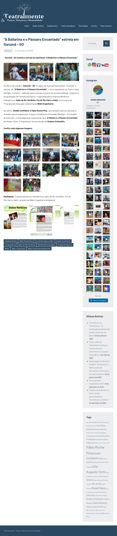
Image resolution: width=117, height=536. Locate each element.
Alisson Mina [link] (99, 422)
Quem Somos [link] (38, 26)
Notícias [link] (8, 50)
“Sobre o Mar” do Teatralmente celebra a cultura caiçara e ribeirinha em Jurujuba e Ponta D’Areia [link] (99, 348)
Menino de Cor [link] (104, 476)
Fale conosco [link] (106, 26)
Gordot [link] (105, 458)
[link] (3, 20)
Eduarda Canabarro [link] (102, 439)
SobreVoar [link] (90, 495)
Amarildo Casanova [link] (91, 426)
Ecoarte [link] (99, 436)
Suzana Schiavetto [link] (64, 245)
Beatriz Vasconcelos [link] (91, 433)
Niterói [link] (89, 479)
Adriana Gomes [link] (11, 241)
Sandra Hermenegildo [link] (46, 245)
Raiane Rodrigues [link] (98, 480)
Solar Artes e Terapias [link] (101, 495)
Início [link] (27, 26)
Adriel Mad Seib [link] (90, 422)
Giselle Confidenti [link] (63, 241)
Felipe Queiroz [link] (91, 443)
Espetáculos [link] (52, 26)
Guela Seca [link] (90, 462)
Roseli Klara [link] (98, 488)
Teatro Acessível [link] (68, 26)
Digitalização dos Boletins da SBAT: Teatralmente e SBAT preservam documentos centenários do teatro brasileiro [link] (99, 367)
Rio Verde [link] (96, 483)
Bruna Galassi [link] (101, 433)
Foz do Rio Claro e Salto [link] (44, 241)
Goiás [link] (100, 458)
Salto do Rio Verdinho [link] (26, 245)
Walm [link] (7, 249)
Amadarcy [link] (106, 422)
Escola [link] (94, 26)
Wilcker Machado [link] (96, 513)
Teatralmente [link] (100, 502)
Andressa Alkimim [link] (99, 429)
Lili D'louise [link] (96, 476)
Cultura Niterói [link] (91, 436)
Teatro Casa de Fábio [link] (95, 507)
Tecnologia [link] (83, 26)
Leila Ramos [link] (89, 476)
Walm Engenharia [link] (18, 249)
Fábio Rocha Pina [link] (26, 241)
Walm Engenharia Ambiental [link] (39, 249)
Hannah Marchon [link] (99, 462)
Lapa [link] (107, 472)
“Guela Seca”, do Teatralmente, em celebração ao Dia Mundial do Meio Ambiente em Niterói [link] (99, 329)
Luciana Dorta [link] (10, 245)
